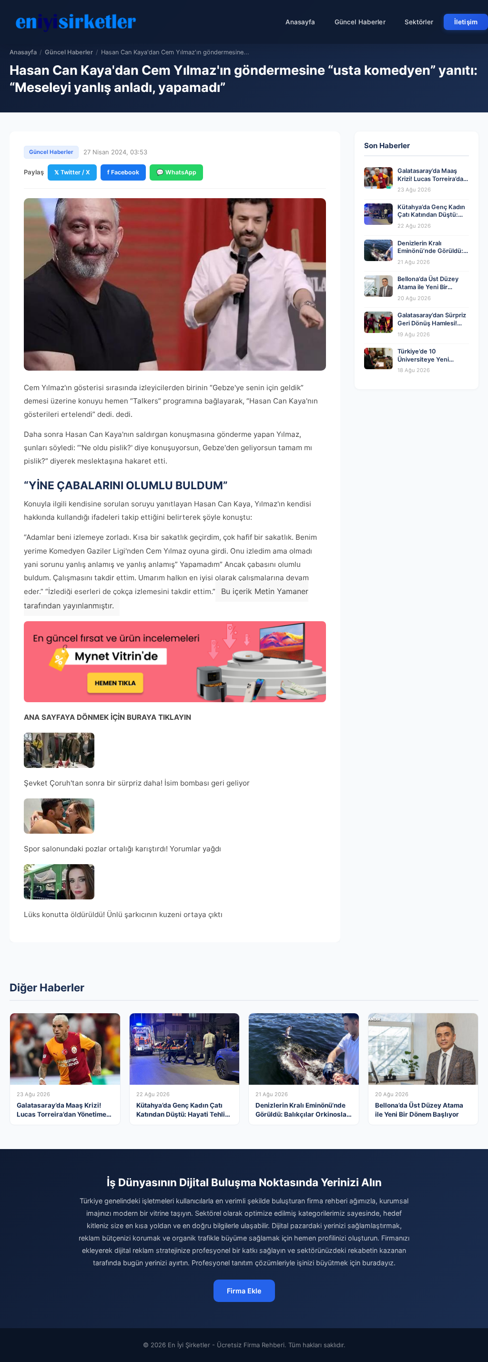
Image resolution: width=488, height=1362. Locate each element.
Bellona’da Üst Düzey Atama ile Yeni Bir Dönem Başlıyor (427, 286)
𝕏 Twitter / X (72, 172)
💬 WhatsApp (176, 172)
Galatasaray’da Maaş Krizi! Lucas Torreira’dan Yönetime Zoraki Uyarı (432, 178)
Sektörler (419, 22)
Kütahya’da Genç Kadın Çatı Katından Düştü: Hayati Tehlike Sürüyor (431, 214)
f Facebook (123, 172)
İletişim (466, 22)
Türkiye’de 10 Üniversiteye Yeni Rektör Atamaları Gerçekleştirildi (423, 363)
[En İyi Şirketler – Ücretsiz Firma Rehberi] (76, 22)
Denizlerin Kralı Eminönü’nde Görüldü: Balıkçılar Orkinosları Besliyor (430, 255)
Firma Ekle (244, 1291)
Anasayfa (300, 22)
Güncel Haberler (360, 22)
